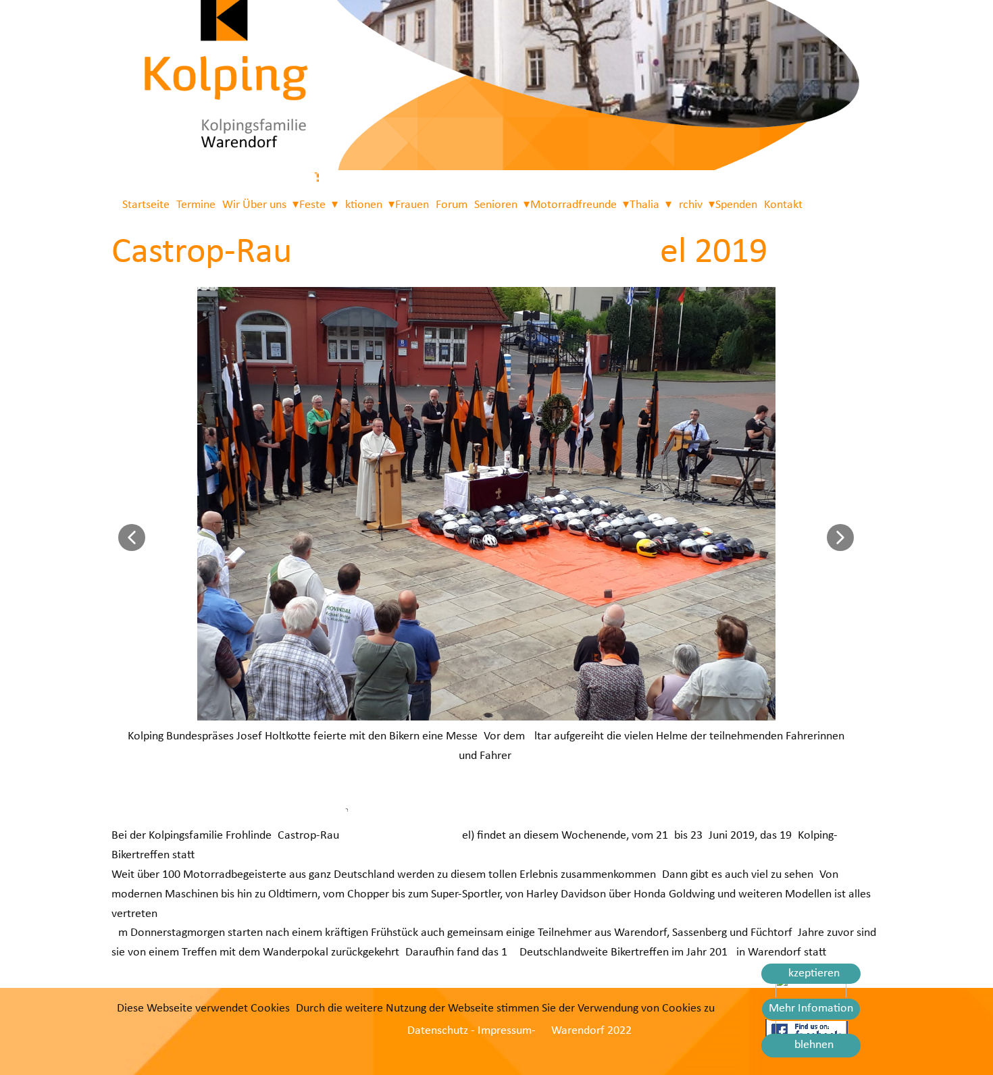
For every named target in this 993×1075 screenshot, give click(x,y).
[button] (131, 537)
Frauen (412, 205)
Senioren (495, 205)
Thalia (644, 205)
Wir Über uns (254, 205)
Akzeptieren (811, 973)
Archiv (687, 205)
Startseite (146, 205)
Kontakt (783, 205)
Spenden (736, 205)
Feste (312, 205)
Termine (195, 205)
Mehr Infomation (811, 1008)
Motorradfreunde (573, 205)
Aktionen (360, 205)
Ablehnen (811, 1045)
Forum (451, 205)
